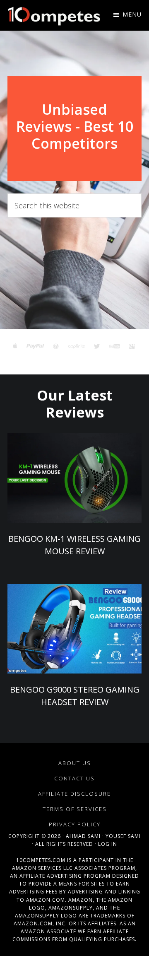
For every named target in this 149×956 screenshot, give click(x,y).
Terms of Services (75, 809)
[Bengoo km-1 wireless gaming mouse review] (74, 478)
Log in (107, 843)
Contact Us (74, 778)
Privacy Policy (75, 824)
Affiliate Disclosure (74, 793)
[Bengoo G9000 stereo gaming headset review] (74, 629)
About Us (74, 763)
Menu (132, 14)
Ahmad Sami (83, 836)
